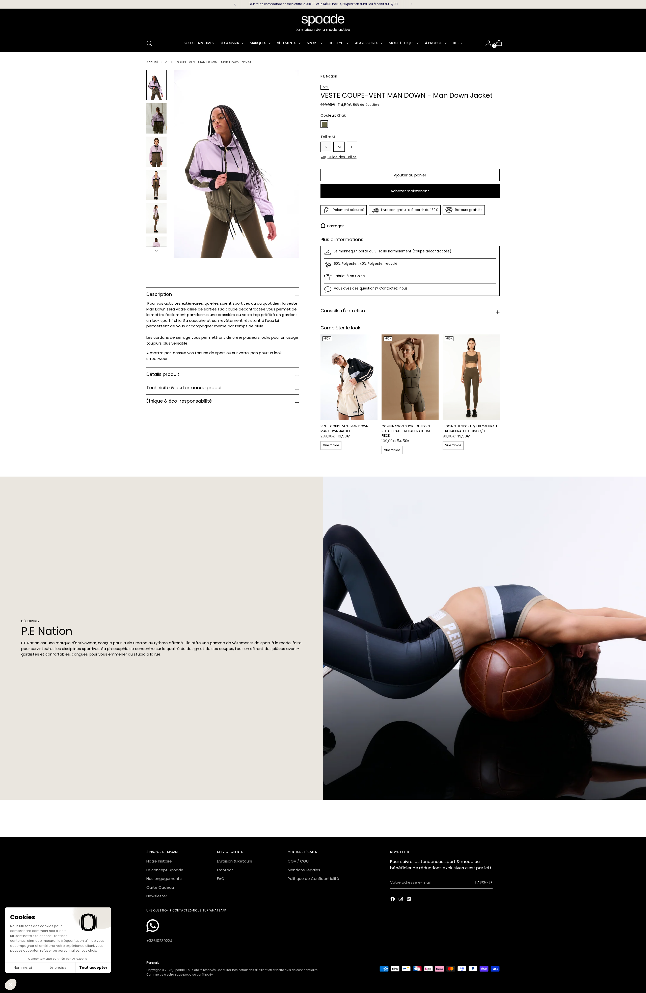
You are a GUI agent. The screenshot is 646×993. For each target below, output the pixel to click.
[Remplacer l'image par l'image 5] (156, 218)
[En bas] (156, 250)
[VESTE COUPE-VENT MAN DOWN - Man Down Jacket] (349, 377)
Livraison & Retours (234, 861)
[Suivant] (411, 4)
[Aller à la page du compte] (486, 43)
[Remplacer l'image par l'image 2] (156, 118)
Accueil (152, 62)
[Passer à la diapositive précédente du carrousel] (483, 819)
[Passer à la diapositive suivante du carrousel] (495, 819)
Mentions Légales (304, 870)
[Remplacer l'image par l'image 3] (156, 152)
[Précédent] (234, 4)
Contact (225, 870)
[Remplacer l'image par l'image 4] (156, 185)
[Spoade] (323, 20)
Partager (335, 225)
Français (152, 963)
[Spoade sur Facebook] (393, 899)
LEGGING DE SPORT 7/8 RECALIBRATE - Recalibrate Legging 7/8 (470, 428)
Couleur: (333, 115)
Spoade (179, 970)
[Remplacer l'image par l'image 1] (156, 85)
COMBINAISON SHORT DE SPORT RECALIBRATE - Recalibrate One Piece (406, 431)
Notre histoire (159, 861)
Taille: (327, 136)
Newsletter (156, 896)
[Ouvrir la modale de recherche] (149, 43)
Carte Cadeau (160, 887)
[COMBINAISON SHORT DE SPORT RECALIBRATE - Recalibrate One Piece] (410, 377)
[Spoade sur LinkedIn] (409, 899)
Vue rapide (331, 445)
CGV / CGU (298, 861)
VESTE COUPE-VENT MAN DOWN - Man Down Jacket (345, 428)
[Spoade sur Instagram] (401, 899)
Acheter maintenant (410, 191)
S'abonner (484, 882)
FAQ (220, 878)
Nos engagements (164, 878)
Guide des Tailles (342, 157)
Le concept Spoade (164, 870)
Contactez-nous (393, 288)
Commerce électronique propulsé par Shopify (179, 975)
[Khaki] (324, 124)
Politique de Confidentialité (313, 878)
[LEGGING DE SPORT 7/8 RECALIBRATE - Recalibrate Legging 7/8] (471, 377)
